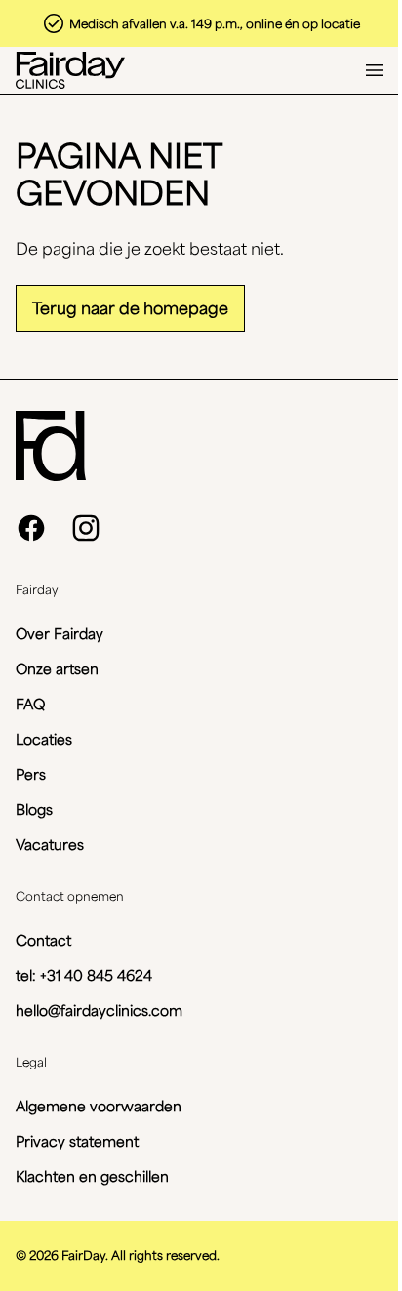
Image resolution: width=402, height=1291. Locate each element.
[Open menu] (374, 70)
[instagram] (85, 528)
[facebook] (31, 528)
